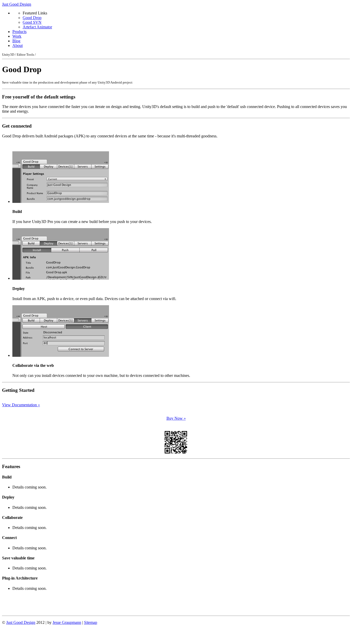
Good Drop (32, 17)
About (17, 45)
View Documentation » (21, 405)
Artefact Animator (37, 27)
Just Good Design (16, 4)
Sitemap (90, 622)
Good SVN (32, 22)
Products (19, 31)
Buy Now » (176, 418)
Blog (16, 41)
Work (16, 36)
